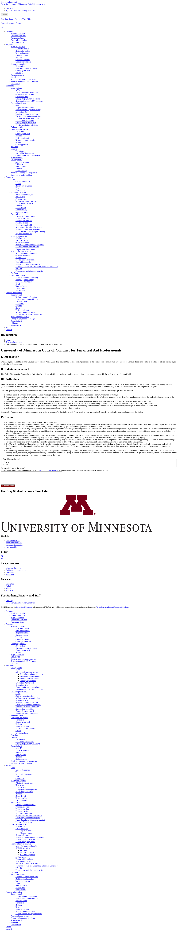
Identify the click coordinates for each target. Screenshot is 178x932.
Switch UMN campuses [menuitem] (24, 153)
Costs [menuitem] (13, 179)
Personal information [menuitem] (14, 293)
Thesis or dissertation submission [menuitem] (28, 116)
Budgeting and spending (24, 879)
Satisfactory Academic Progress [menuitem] (27, 229)
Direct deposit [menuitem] (20, 208)
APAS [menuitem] (17, 90)
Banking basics (21, 885)
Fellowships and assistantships (27, 839)
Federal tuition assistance (25, 859)
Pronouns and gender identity (26, 898)
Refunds (18, 757)
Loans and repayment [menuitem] (23, 282)
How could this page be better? (13, 468)
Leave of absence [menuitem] (22, 162)
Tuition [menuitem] (18, 184)
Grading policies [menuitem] (21, 144)
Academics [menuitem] (10, 86)
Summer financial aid (23, 813)
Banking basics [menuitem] (21, 286)
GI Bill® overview (22, 848)
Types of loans (25, 831)
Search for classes (22, 628)
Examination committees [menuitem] (24, 121)
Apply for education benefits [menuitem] (26, 253)
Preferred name (21, 901)
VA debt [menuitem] (18, 269)
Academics (10, 665)
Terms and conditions (14, 342)
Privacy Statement (102, 607)
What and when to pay (24, 783)
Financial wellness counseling (26, 877)
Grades (18, 731)
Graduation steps (21, 685)
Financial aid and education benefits (29, 870)
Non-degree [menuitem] (15, 77)
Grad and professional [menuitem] (19, 103)
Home (8, 340)
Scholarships (20, 826)
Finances (9, 765)
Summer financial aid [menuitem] (23, 225)
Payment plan (20, 787)
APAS (17, 670)
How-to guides (11, 547)
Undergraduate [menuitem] (16, 88)
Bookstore (10, 575)
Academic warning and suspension (24, 761)
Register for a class (22, 631)
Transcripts (19, 720)
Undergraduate (16, 668)
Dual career (15, 663)
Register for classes (18, 626)
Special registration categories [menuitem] (26, 125)
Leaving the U (16, 748)
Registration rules (17, 655)
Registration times (17, 618)
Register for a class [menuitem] (22, 51)
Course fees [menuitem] (19, 190)
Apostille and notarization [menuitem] (25, 312)
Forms (8, 927)
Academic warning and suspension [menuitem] (24, 173)
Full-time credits (17, 715)
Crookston (10, 584)
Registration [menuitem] (10, 44)
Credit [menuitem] (17, 284)
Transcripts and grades (19, 718)
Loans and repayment (23, 881)
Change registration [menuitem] (18, 64)
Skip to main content (9, 2)
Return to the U (17, 746)
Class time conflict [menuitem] (22, 60)
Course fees (19, 779)
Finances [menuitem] (9, 177)
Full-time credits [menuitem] (17, 127)
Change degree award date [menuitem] (25, 123)
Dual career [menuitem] (15, 84)
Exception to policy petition (21, 763)
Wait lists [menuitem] (18, 57)
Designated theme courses (30, 676)
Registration (10, 624)
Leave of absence (22, 750)
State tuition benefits (23, 861)
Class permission (21, 635)
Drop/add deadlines (18, 615)
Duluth (8, 586)
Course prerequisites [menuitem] (23, 62)
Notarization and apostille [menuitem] (25, 140)
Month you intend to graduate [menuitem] (26, 114)
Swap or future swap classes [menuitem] (26, 68)
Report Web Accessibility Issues (118, 607)
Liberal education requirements (32, 674)
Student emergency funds (25, 842)
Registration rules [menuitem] (17, 75)
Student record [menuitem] (16, 295)
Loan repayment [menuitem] (21, 212)
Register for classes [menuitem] (18, 47)
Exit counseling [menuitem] (21, 171)
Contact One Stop (12, 541)
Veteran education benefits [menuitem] (21, 251)
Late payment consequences (26, 789)
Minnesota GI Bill (27, 853)
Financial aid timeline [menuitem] (19, 40)
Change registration (18, 644)
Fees (17, 776)
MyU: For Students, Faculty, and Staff (20, 10)
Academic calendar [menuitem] (18, 34)
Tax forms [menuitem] (14, 273)
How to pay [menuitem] (20, 197)
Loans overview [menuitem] (21, 240)
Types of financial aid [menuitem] (19, 236)
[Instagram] (89, 559)
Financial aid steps (22, 807)
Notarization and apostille (25, 728)
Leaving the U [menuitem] (16, 160)
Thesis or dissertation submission (28, 705)
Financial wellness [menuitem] (18, 275)
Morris (8, 588)
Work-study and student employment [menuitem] (29, 245)
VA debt (18, 868)
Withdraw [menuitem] (19, 164)
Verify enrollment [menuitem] (22, 138)
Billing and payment (18, 781)
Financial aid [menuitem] (15, 214)
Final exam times (17, 622)
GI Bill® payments (27, 855)
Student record (16, 894)
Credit (17, 883)
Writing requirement (28, 681)
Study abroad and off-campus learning (30, 820)
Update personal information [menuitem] (26, 297)
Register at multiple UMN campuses (24, 661)
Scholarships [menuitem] (20, 238)
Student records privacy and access (28, 914)
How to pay (20, 785)
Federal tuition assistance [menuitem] (25, 260)
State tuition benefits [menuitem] (23, 262)
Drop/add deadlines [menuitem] (18, 36)
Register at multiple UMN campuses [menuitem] (24, 81)
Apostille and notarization (25, 911)
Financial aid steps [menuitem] (22, 218)
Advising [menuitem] (19, 73)
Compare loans (26, 833)
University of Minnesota (24, 607)
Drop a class (20, 646)
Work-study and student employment (29, 837)
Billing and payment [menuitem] (18, 192)
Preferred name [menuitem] (21, 301)
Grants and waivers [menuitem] (22, 242)
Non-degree (15, 657)
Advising (19, 652)
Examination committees (24, 709)
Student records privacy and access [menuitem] (28, 314)
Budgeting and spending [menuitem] (24, 280)
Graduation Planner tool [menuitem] (24, 94)
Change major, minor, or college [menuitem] (27, 99)
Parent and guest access (24, 792)
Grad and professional (19, 692)
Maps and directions (13, 568)
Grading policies (21, 733)
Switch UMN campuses (24, 742)
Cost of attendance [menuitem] (22, 181)
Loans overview (21, 829)
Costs (13, 768)
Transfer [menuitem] (14, 149)
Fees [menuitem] (17, 188)
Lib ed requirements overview (26, 672)
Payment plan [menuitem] (20, 199)
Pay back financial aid (23, 822)
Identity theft (20, 888)
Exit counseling (21, 759)
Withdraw (19, 752)
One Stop (9, 8)
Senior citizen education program (23, 659)
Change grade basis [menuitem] (22, 70)
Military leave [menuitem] (20, 166)
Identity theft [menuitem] (20, 288)
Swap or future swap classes (26, 648)
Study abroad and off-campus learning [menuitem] (30, 231)
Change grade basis (22, 650)
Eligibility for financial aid (25, 805)
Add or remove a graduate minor (27, 698)
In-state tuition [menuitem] (20, 258)
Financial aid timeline (19, 620)
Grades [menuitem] (18, 142)
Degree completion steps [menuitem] (24, 107)
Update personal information (26, 896)
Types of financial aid (19, 824)
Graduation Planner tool (24, 683)
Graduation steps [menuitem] (21, 97)
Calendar (9, 611)
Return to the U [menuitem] (17, 158)
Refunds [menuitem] (18, 168)
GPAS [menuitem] (17, 105)
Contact (19, 23)
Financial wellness (18, 875)
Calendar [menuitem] (9, 31)
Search (4, 15)
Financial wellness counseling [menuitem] (26, 277)
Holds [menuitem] (17, 308)
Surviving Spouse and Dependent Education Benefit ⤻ (36, 866)
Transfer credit (21, 739)
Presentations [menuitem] (20, 290)
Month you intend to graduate (26, 702)
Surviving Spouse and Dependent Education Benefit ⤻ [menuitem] (36, 267)
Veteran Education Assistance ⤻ (27, 864)
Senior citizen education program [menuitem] (23, 79)
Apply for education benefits (26, 846)
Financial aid (15, 802)
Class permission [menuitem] (21, 55)
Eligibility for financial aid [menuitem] (25, 216)
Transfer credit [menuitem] (21, 151)
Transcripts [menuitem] (19, 131)
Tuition (18, 772)
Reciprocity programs (23, 774)
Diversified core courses (29, 678)
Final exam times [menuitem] (17, 42)
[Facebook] (89, 556)
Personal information (14, 892)
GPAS (17, 694)
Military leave (20, 755)
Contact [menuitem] (9, 330)
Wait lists (18, 637)
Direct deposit (20, 796)
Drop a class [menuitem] (20, 66)
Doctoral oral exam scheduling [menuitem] (27, 118)
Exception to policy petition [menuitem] (21, 175)
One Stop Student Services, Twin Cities (16, 19)
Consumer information (14, 545)
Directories (10, 572)
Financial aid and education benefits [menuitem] (29, 271)
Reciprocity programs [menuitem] (23, 186)
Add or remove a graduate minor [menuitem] (27, 110)
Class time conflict (22, 639)
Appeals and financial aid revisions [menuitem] (28, 227)
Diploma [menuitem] (18, 136)
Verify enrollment (22, 726)
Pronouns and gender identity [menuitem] (26, 299)
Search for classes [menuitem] (22, 49)
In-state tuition (20, 857)
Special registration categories (26, 713)
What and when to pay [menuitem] (24, 195)
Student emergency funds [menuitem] (25, 249)
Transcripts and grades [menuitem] (19, 129)
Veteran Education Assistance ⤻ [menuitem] (27, 264)
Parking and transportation (16, 570)
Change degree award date (25, 711)
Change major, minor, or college (27, 687)
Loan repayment (21, 800)
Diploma (18, 724)
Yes (7, 462)
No (7, 465)
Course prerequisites (23, 641)
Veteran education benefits (21, 844)
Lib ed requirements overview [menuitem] (26, 92)
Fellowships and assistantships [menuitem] (27, 247)
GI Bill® (23, 850)
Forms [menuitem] (8, 327)
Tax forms (14, 872)
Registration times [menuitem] (17, 38)
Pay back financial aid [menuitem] (23, 234)
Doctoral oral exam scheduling (27, 707)
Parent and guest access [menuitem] (24, 203)
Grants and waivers (22, 835)
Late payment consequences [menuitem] (26, 201)
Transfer (14, 737)
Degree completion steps (24, 696)
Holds (17, 907)
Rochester (9, 590)
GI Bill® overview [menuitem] (22, 255)
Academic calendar (8, 23)
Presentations (20, 890)
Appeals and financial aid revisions (28, 816)
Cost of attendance (22, 770)
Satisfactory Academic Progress (27, 818)
